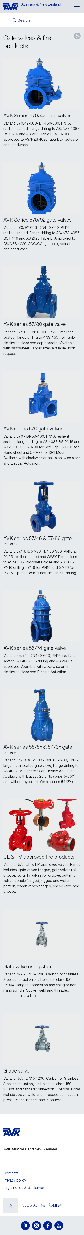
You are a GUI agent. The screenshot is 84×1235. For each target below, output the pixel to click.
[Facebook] (47, 1225)
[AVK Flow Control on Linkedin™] (25, 1225)
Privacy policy (14, 1180)
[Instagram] (36, 1225)
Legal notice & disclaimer (23, 1187)
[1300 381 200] (10, 1205)
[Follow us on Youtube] (58, 1225)
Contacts (10, 1173)
